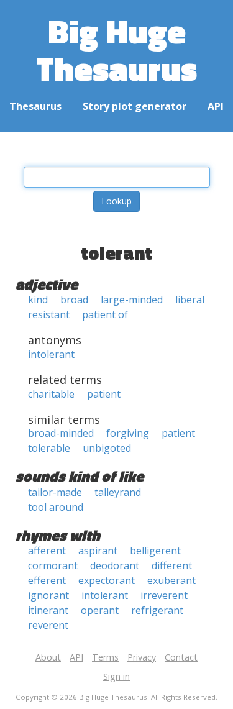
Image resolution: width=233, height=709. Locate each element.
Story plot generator (134, 106)
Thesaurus (35, 106)
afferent (47, 550)
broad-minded (61, 433)
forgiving (127, 433)
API (216, 106)
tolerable (49, 448)
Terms (105, 657)
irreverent (164, 595)
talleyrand (117, 492)
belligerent (155, 550)
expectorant (106, 580)
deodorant (114, 565)
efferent (47, 580)
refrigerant (157, 610)
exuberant (171, 580)
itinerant (48, 610)
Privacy (141, 657)
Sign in (116, 676)
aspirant (97, 550)
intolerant (51, 354)
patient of (105, 314)
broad (74, 299)
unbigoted (107, 448)
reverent (48, 625)
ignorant (48, 595)
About (48, 657)
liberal (189, 299)
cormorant (53, 565)
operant (100, 610)
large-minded (132, 299)
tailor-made (55, 492)
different (172, 565)
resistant (49, 314)
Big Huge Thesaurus (116, 49)
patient (104, 394)
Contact (181, 657)
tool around (55, 507)
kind (38, 299)
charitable (51, 394)
